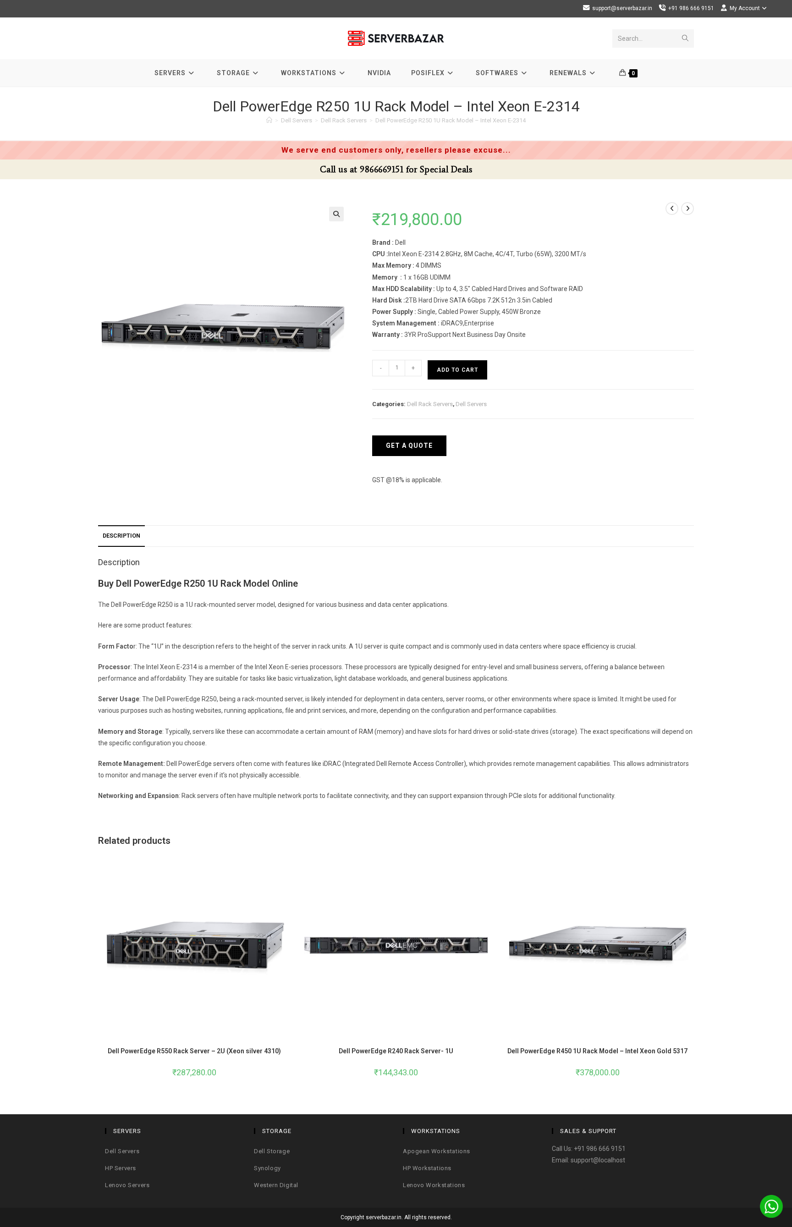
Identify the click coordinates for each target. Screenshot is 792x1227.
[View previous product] (672, 208)
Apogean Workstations (436, 1151)
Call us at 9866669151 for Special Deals (396, 169)
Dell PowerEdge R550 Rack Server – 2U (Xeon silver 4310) (194, 1051)
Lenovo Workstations (434, 1185)
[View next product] (687, 208)
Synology (267, 1168)
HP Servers (120, 1168)
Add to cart (457, 370)
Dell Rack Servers (430, 404)
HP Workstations (427, 1168)
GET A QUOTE (409, 445)
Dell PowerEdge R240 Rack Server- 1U (396, 1051)
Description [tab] (121, 535)
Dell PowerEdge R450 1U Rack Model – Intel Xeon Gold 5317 (597, 1051)
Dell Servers (471, 404)
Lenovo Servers (127, 1185)
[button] (336, 214)
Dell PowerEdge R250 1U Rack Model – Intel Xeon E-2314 (450, 120)
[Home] (269, 120)
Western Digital (276, 1185)
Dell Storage (272, 1151)
